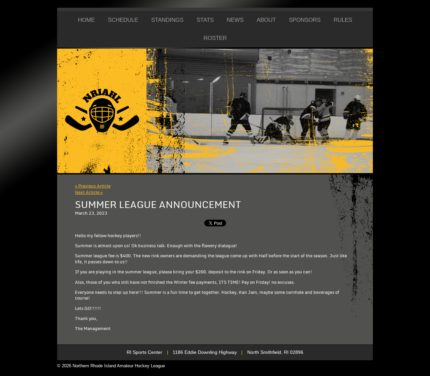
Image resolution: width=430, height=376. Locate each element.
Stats (205, 20)
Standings (167, 20)
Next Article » (89, 193)
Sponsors (304, 20)
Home (86, 20)
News (235, 20)
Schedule (123, 20)
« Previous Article (93, 186)
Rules (343, 20)
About (266, 20)
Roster (215, 38)
